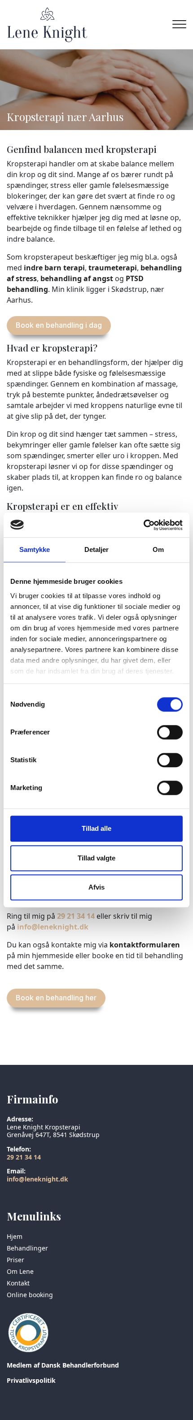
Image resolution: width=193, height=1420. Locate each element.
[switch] (170, 732)
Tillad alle (96, 828)
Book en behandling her (56, 997)
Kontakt (18, 1283)
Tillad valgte (96, 858)
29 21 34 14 (76, 916)
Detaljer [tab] (96, 549)
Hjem (14, 1236)
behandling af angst (76, 278)
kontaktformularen (145, 945)
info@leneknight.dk (52, 927)
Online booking (30, 1295)
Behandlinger (27, 1248)
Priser (15, 1260)
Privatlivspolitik (31, 1380)
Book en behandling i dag (59, 325)
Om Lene (20, 1271)
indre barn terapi (54, 268)
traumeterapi (112, 268)
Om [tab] (158, 549)
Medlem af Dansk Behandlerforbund (63, 1365)
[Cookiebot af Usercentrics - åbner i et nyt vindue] (143, 525)
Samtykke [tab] (34, 549)
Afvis (96, 887)
